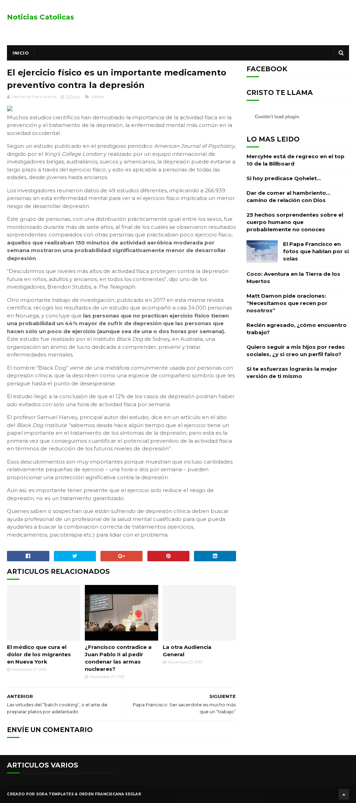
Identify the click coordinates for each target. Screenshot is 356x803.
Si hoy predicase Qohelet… (283, 178)
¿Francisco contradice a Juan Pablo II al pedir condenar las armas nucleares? (118, 658)
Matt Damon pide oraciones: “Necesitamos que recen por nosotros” (286, 303)
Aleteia (97, 96)
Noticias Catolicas (40, 17)
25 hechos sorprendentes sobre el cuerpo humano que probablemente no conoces (294, 222)
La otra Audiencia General (187, 651)
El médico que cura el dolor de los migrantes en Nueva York (39, 654)
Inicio (21, 53)
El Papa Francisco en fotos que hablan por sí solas (316, 251)
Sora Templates (55, 794)
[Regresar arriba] (344, 794)
